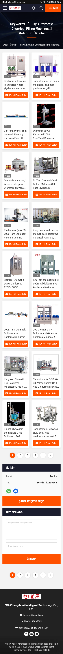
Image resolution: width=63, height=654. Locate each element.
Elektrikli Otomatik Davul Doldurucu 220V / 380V (14, 283)
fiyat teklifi (53, 8)
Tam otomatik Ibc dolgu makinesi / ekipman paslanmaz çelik (46, 85)
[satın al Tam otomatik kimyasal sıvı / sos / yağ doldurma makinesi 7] (46, 414)
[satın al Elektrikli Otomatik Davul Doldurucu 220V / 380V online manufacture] (16, 265)
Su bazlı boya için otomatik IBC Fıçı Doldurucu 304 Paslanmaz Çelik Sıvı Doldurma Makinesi (15, 436)
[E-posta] (16, 491)
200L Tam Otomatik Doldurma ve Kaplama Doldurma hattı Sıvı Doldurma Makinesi (15, 337)
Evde (4, 45)
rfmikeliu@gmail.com (15, 2)
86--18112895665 (52, 2)
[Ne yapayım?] (9, 491)
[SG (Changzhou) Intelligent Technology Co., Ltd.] (15, 8)
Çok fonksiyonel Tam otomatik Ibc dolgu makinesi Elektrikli (15, 134)
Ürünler (13, 45)
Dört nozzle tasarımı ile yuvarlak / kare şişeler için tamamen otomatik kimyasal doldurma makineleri (15, 88)
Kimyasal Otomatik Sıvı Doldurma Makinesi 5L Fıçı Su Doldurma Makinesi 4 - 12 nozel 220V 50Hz (15, 387)
